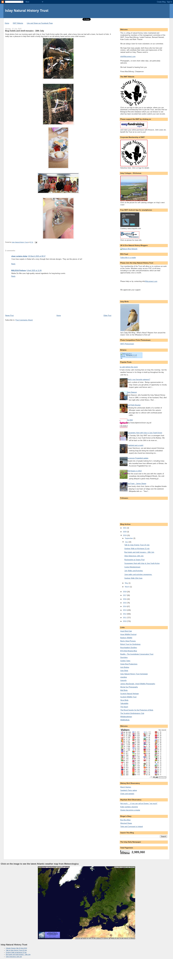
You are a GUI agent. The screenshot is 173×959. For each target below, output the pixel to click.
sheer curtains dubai (19, 256)
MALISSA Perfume (18, 270)
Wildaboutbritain (126, 717)
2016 (125, 599)
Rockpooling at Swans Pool (134, 560)
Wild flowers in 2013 (134, 471)
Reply (13, 264)
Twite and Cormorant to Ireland (131, 826)
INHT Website (18, 23)
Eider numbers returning (129, 807)
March (127, 587)
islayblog (123, 677)
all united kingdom (131, 356)
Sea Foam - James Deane (136, 483)
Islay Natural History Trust (26, 11)
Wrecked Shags (126, 823)
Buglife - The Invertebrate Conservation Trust (136, 654)
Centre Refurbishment (132, 567)
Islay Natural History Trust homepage (134, 674)
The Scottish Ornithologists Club (132, 713)
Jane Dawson (132, 392)
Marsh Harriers (125, 787)
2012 (125, 614)
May (127, 583)
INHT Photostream (127, 344)
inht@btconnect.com (128, 56)
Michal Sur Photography (129, 687)
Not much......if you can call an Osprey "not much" (138, 803)
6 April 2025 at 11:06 (34, 270)
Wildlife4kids (125, 720)
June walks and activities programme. (138, 574)
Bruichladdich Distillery (128, 648)
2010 (125, 621)
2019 (125, 535)
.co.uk (131, 355)
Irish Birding (124, 667)
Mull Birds (124, 690)
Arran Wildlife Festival (128, 634)
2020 (125, 532)
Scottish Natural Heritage (129, 694)
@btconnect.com (151, 281)
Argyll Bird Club (126, 631)
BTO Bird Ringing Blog (128, 651)
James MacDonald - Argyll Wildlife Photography (137, 684)
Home (7, 23)
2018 (125, 592)
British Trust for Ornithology (130, 644)
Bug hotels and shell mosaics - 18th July (139, 552)
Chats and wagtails (127, 794)
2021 (125, 528)
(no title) (130, 420)
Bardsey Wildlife (126, 638)
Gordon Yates (125, 661)
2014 (125, 606)
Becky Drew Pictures (128, 641)
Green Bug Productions (128, 664)
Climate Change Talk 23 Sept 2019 (16, 948)
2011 (125, 618)
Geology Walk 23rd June (133, 578)
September (129, 538)
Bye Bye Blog (125, 820)
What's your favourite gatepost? (138, 379)
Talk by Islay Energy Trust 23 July (137, 545)
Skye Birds (124, 700)
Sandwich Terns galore (128, 790)
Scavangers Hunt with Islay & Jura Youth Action (144, 433)
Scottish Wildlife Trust (128, 697)
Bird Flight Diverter (134, 405)
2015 (125, 603)
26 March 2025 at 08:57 (36, 256)
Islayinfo (123, 680)
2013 (125, 610)
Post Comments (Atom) (24, 320)
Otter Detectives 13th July (134, 556)
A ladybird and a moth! (135, 445)
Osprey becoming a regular (130, 810)
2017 (125, 595)
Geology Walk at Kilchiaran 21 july (137, 548)
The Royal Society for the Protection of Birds (136, 710)
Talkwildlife (124, 703)
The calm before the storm (128, 367)
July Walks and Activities (133, 571)
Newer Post (9, 315)
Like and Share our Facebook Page (40, 23)
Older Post (107, 315)
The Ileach (124, 707)
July (126, 542)
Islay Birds (124, 671)
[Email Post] (36, 242)
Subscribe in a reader (128, 257)
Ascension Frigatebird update (137, 458)
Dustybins (124, 657)
